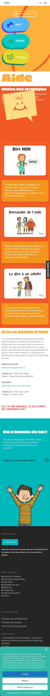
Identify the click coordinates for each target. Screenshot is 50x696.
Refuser (25, 681)
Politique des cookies (14, 693)
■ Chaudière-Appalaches (13, 579)
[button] (46, 649)
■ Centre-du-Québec (11, 576)
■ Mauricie (6, 587)
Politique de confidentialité (32, 693)
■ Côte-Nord (7, 581)
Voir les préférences (25, 687)
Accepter (25, 674)
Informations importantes (13, 626)
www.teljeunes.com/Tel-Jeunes (16, 385)
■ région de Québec (10, 592)
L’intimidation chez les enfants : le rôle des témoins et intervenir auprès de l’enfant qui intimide (22, 640)
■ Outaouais (7, 590)
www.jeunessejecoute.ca (13, 367)
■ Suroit (5, 595)
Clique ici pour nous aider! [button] (19, 460)
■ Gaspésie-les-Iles (10, 584)
